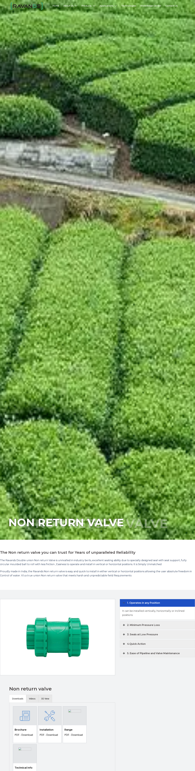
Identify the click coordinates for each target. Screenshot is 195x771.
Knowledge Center (150, 5)
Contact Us (171, 5)
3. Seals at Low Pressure (142, 634)
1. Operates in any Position (143, 602)
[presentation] (17, 699)
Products (87, 5)
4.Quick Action (136, 643)
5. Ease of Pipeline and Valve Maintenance (153, 653)
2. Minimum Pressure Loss (143, 625)
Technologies (128, 5)
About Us (68, 5)
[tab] (17, 699)
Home (55, 5)
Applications (106, 5)
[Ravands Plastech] (27, 5)
